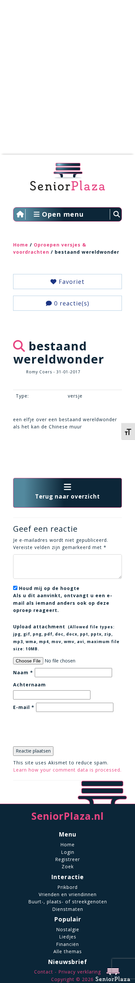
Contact (43, 972)
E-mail (23, 707)
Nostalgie (67, 929)
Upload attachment (66, 637)
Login (67, 852)
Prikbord (67, 887)
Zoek (68, 866)
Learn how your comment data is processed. (67, 770)
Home (20, 245)
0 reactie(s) (70, 303)
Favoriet (71, 281)
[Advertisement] (67, 80)
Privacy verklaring (79, 972)
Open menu (62, 214)
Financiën (67, 944)
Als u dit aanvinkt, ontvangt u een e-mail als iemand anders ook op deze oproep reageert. (62, 599)
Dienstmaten (67, 909)
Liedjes (67, 937)
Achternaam (29, 684)
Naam (23, 672)
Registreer (67, 859)
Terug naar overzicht (67, 496)
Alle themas (67, 951)
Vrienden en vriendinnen (68, 894)
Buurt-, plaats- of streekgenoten (67, 901)
